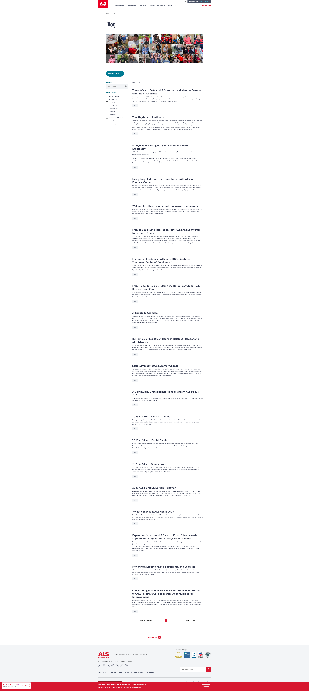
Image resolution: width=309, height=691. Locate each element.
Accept (206, 686)
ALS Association (103, 655)
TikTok (121, 665)
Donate (205, 6)
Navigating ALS (133, 6)
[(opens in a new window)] (179, 655)
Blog (127, 673)
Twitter (108, 665)
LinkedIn (112, 665)
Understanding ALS (119, 6)
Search (185, 1)
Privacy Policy (136, 687)
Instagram (104, 665)
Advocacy (151, 6)
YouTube (117, 665)
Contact (112, 673)
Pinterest (126, 665)
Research (143, 6)
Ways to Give (172, 6)
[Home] (103, 4)
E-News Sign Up (138, 673)
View (201, 1)
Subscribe (113, 73)
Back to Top (152, 637)
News (120, 673)
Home (107, 13)
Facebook (99, 665)
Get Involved (161, 6)
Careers (150, 673)
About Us (102, 673)
